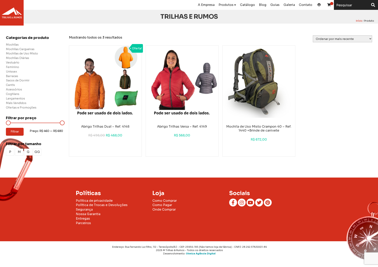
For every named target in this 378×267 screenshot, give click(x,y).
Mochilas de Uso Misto (22, 53)
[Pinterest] (268, 202)
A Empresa (206, 5)
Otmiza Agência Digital (201, 253)
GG (37, 152)
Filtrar (15, 131)
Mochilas (12, 44)
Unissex (11, 71)
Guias (275, 5)
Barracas (12, 76)
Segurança (84, 209)
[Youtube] (250, 202)
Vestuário (12, 62)
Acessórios (14, 89)
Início (359, 20)
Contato (305, 5)
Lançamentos (15, 98)
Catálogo (247, 5)
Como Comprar (164, 201)
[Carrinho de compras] (329, 5)
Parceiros (83, 223)
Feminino (12, 67)
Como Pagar (162, 205)
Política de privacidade (94, 201)
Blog (262, 5)
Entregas (83, 218)
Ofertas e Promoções (21, 107)
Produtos (226, 5)
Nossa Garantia (88, 214)
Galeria (289, 5)
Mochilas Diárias (17, 58)
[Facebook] (233, 202)
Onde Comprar (164, 209)
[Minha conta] (319, 5)
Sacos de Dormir (18, 80)
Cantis (10, 85)
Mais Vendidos (16, 103)
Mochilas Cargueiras (20, 49)
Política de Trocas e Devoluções (102, 205)
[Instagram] (242, 202)
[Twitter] (259, 202)
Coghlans (12, 94)
